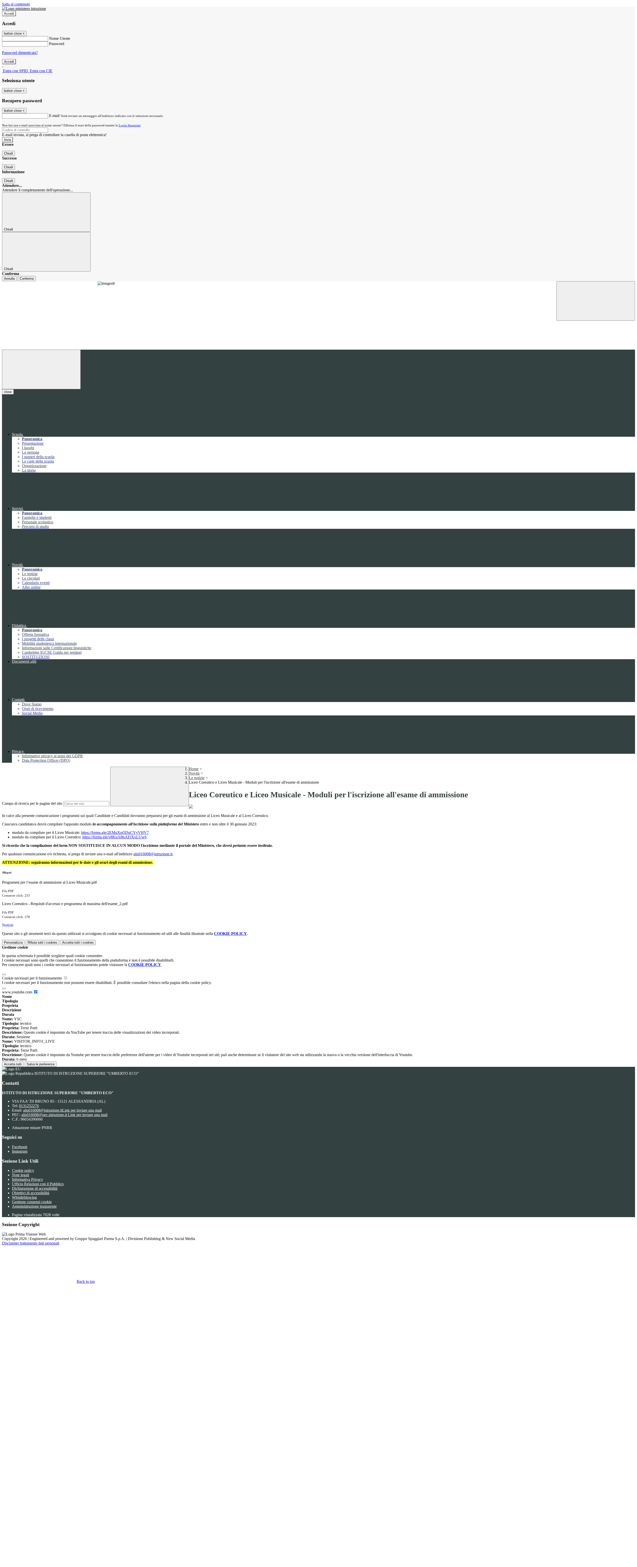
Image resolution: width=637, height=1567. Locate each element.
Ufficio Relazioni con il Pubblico (38, 1184)
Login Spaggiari (130, 125)
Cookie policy (23, 1170)
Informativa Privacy (27, 1179)
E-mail (54, 115)
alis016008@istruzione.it (62, 1110)
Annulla (9, 278)
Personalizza (13, 942)
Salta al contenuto (16, 4)
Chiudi (8, 153)
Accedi (9, 13)
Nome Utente (59, 38)
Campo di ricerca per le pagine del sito (32, 803)
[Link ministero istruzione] (24, 8)
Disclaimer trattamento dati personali (30, 1243)
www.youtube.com (17, 992)
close (8, 392)
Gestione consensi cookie (32, 1202)
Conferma (27, 278)
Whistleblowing (24, 1197)
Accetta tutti (78, 942)
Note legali (20, 1175)
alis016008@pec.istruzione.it (64, 1115)
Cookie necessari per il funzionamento (32, 978)
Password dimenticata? (20, 53)
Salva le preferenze (40, 1064)
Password (56, 44)
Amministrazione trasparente (34, 1206)
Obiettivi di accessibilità (30, 1193)
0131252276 (29, 1106)
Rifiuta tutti (42, 942)
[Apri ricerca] (595, 301)
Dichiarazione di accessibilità (34, 1188)
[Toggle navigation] (41, 369)
